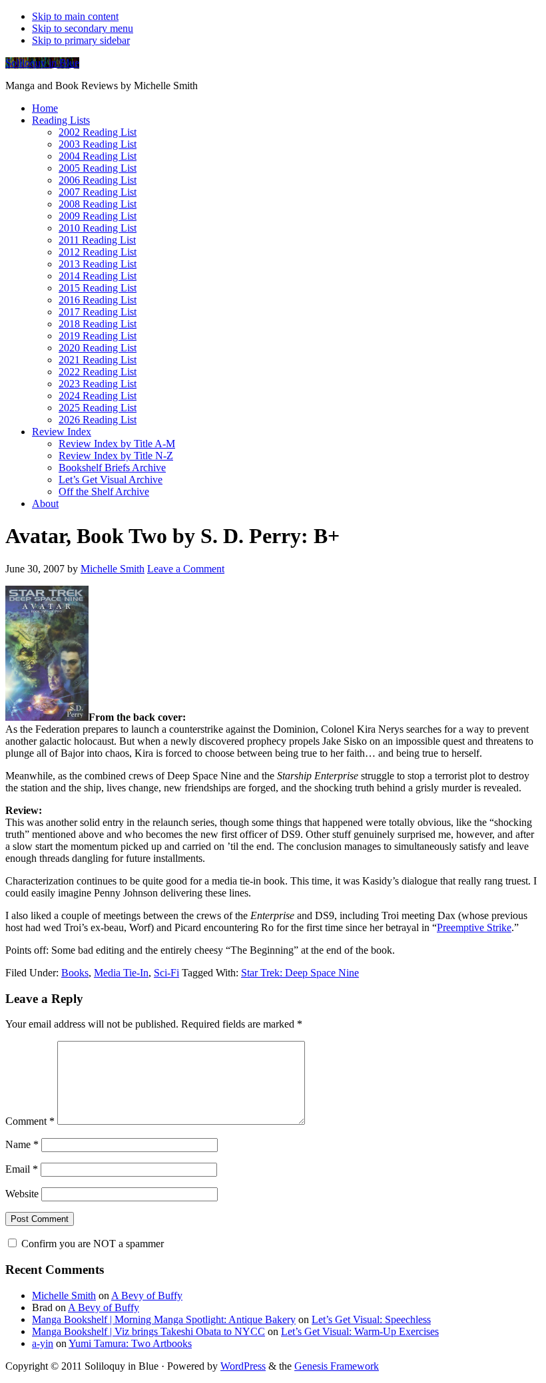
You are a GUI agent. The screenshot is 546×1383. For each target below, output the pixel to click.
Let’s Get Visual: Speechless (371, 1319)
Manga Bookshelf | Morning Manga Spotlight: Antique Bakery (164, 1319)
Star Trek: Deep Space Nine (300, 972)
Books (75, 972)
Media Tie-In (121, 972)
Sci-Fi (166, 972)
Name (22, 1144)
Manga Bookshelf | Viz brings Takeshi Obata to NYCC (148, 1331)
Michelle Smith (64, 1295)
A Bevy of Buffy (146, 1295)
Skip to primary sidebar (81, 40)
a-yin (42, 1343)
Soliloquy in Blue (42, 63)
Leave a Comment (185, 568)
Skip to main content (75, 16)
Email (21, 1169)
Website (22, 1193)
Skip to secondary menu (82, 28)
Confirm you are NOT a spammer (91, 1243)
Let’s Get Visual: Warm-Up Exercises (360, 1331)
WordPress (243, 1366)
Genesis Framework (336, 1366)
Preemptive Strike (474, 927)
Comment (30, 1121)
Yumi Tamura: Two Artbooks (130, 1343)
